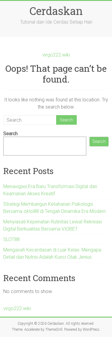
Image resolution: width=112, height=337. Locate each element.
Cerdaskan (56, 11)
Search (10, 133)
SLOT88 (11, 239)
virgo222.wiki (56, 55)
